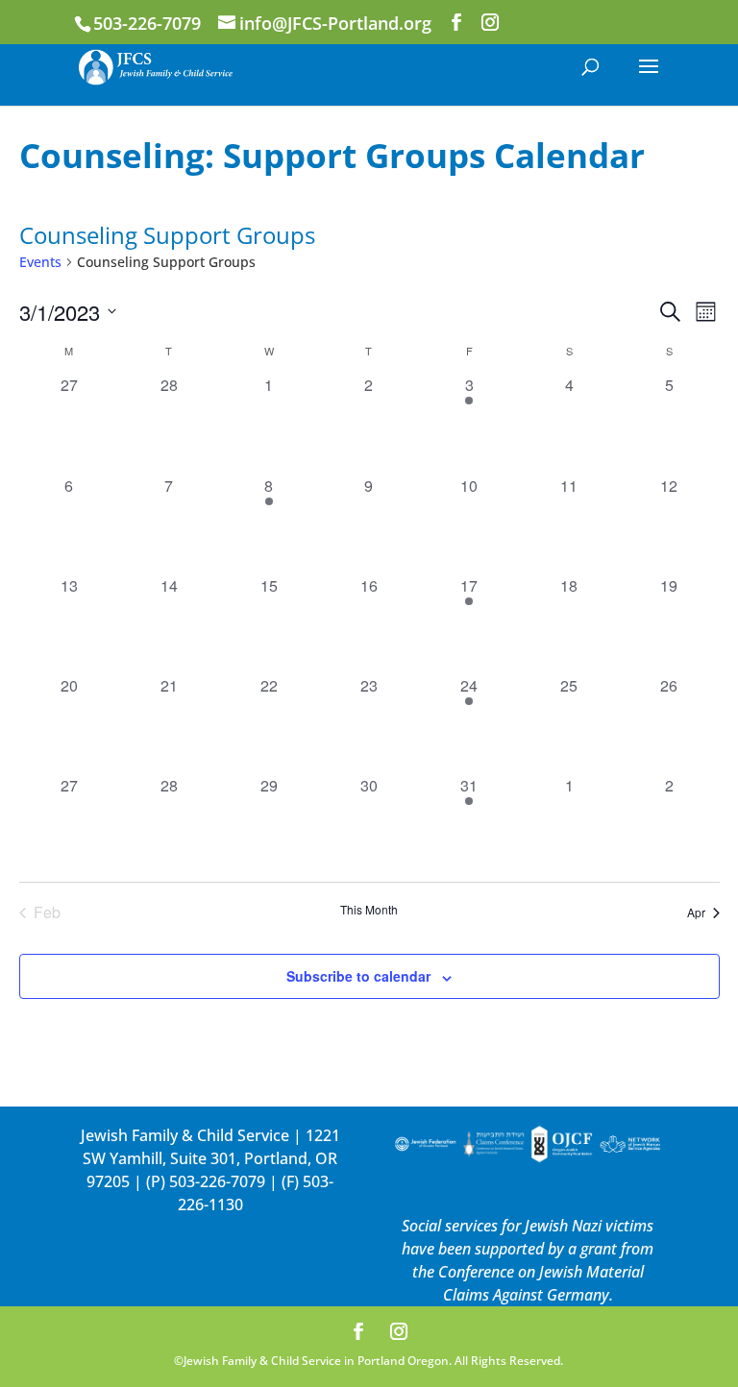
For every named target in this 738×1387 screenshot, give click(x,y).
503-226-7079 (217, 1181)
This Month (369, 909)
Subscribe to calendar (358, 976)
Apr (696, 912)
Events (40, 262)
